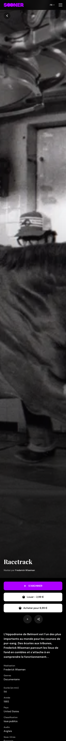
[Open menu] (60, 5)
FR (51, 5)
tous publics (10, 721)
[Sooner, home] (14, 5)
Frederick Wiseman (25, 570)
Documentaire (12, 679)
